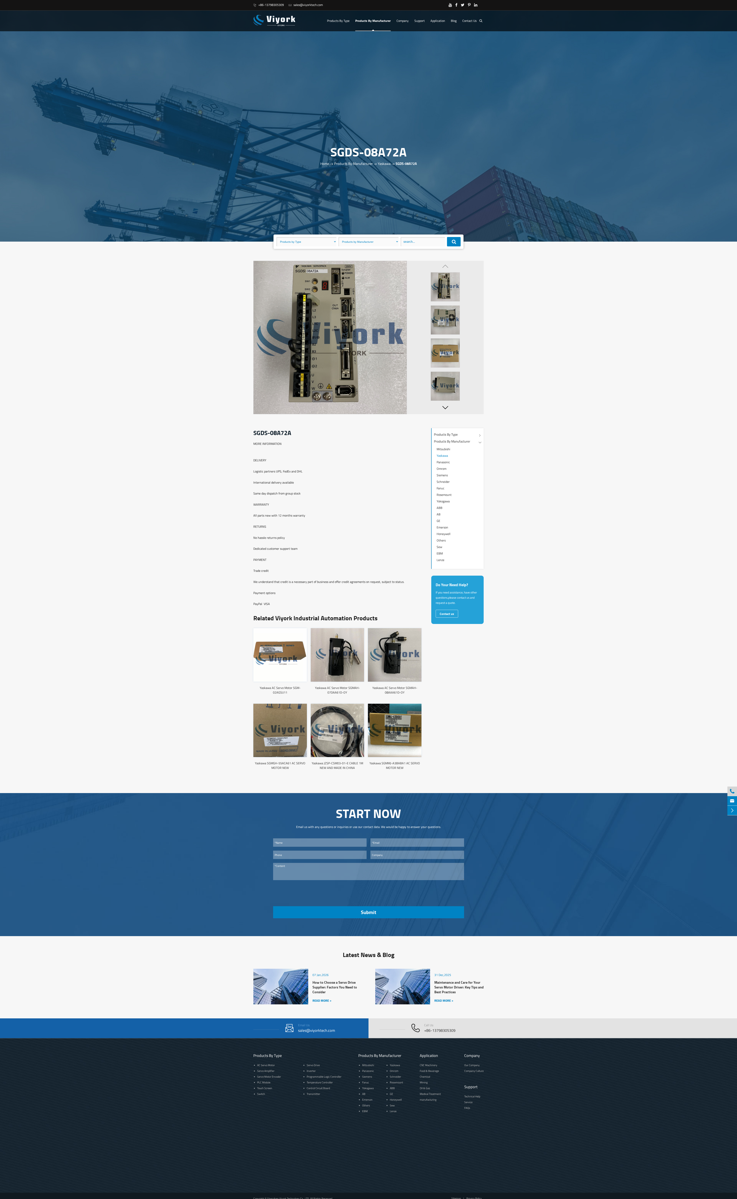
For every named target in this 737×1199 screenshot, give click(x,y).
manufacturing (428, 1100)
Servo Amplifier (265, 1071)
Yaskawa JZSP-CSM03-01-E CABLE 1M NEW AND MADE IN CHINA (337, 765)
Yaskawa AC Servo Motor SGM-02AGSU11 (280, 690)
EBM (440, 553)
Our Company (472, 1065)
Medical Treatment (430, 1094)
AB (438, 514)
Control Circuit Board (318, 1088)
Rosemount (444, 494)
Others (441, 540)
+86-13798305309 (268, 4)
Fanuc (440, 488)
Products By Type (338, 20)
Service (468, 1102)
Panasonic (443, 462)
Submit (368, 912)
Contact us (447, 613)
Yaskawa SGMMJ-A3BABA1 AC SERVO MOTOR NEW (394, 765)
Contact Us (469, 20)
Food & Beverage (429, 1071)
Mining (424, 1082)
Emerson (442, 527)
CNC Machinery (428, 1065)
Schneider (443, 481)
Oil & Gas (425, 1088)
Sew (439, 547)
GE (438, 520)
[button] (445, 407)
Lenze (440, 560)
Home (324, 163)
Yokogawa (443, 501)
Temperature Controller (320, 1082)
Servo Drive (313, 1065)
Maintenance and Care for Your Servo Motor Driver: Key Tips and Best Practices (459, 987)
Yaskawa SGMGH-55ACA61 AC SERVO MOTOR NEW (280, 765)
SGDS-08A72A (406, 163)
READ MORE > (321, 1000)
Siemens (442, 475)
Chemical (425, 1077)
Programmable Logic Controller (324, 1077)
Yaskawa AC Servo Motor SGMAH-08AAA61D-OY (394, 690)
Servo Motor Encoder (269, 1077)
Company (403, 20)
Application (437, 20)
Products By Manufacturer (373, 20)
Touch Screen (264, 1088)
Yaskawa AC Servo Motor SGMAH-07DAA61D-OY (337, 690)
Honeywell (443, 534)
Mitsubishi (443, 449)
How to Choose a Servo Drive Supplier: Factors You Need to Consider (334, 987)
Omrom (441, 468)
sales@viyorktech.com (305, 4)
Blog (454, 20)
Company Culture (474, 1071)
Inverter (311, 1071)
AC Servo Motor (266, 1065)
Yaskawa (384, 163)
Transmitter (313, 1094)
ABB (439, 507)
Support (419, 20)
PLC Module (263, 1082)
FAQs (467, 1108)
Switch (261, 1094)
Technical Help (472, 1096)
